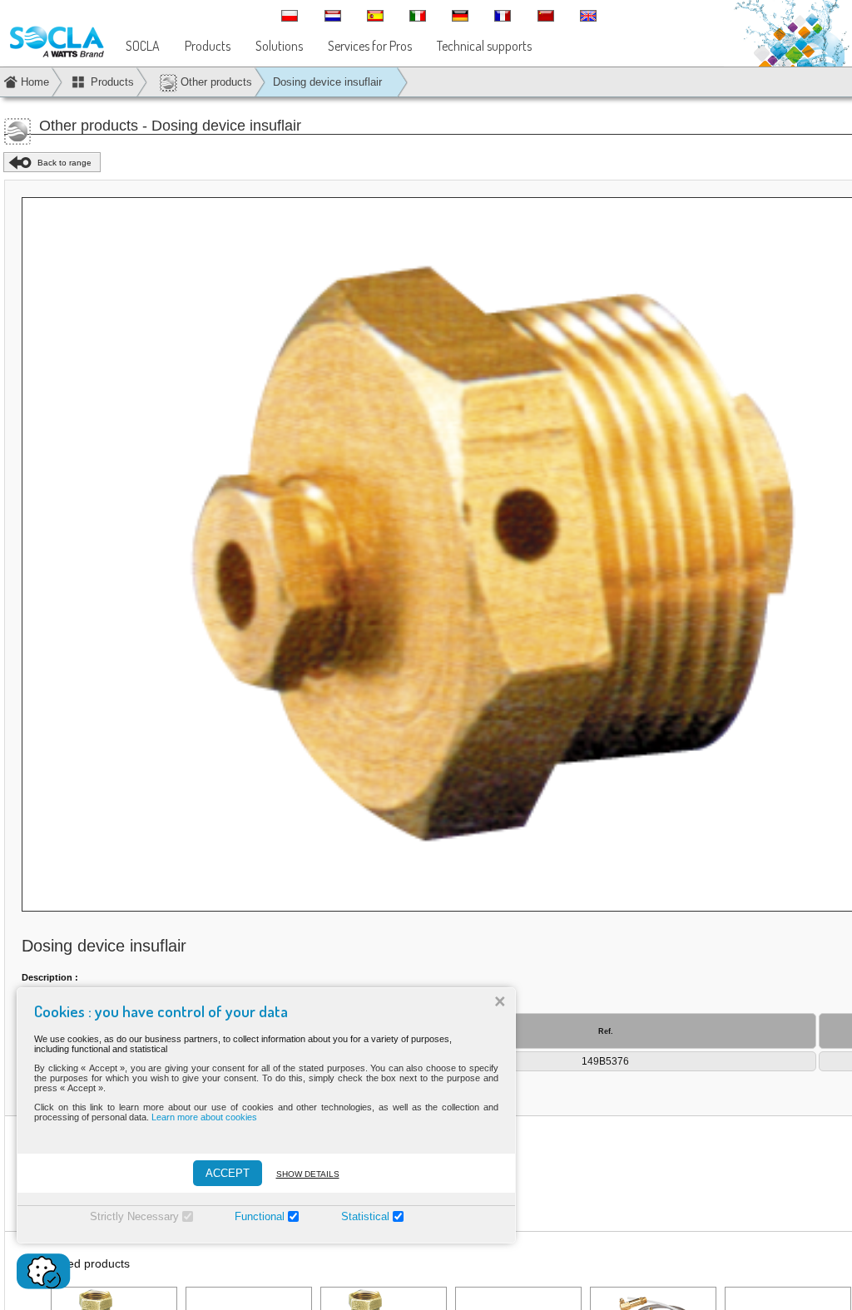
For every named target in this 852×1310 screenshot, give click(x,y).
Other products (214, 82)
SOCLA (143, 45)
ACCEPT (228, 1173)
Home (35, 82)
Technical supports (484, 45)
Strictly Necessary (134, 1216)
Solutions (279, 45)
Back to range (64, 162)
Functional (260, 1216)
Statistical (365, 1216)
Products (207, 45)
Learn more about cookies (204, 1117)
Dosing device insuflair (327, 82)
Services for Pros (370, 45)
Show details (307, 1174)
